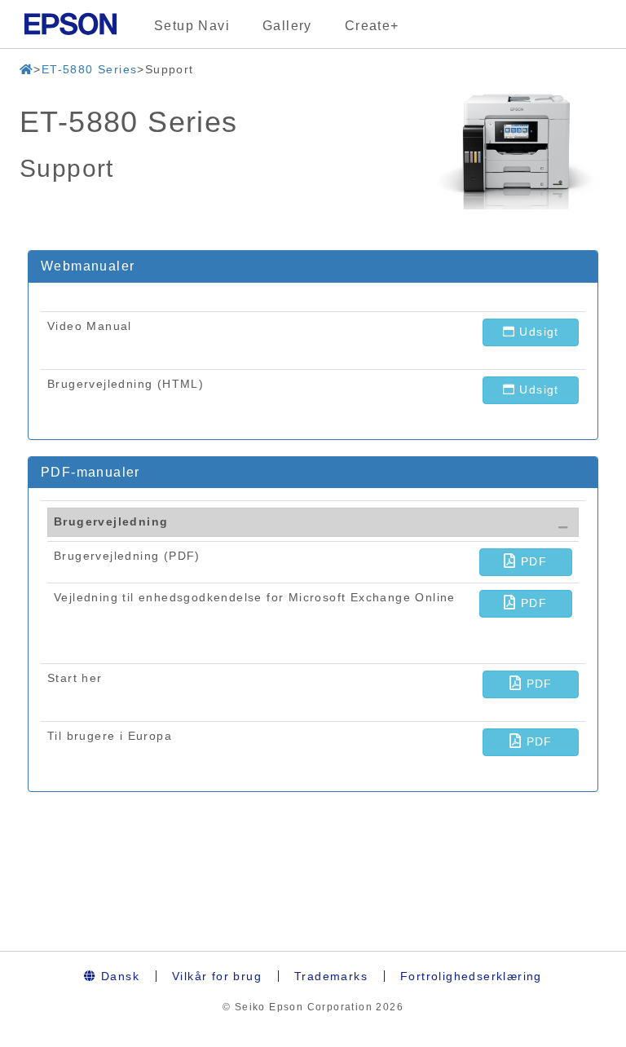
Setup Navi (192, 26)
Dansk (118, 976)
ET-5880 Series (90, 69)
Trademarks (331, 976)
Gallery (287, 26)
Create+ (372, 26)
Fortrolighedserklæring (471, 976)
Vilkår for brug (217, 976)
